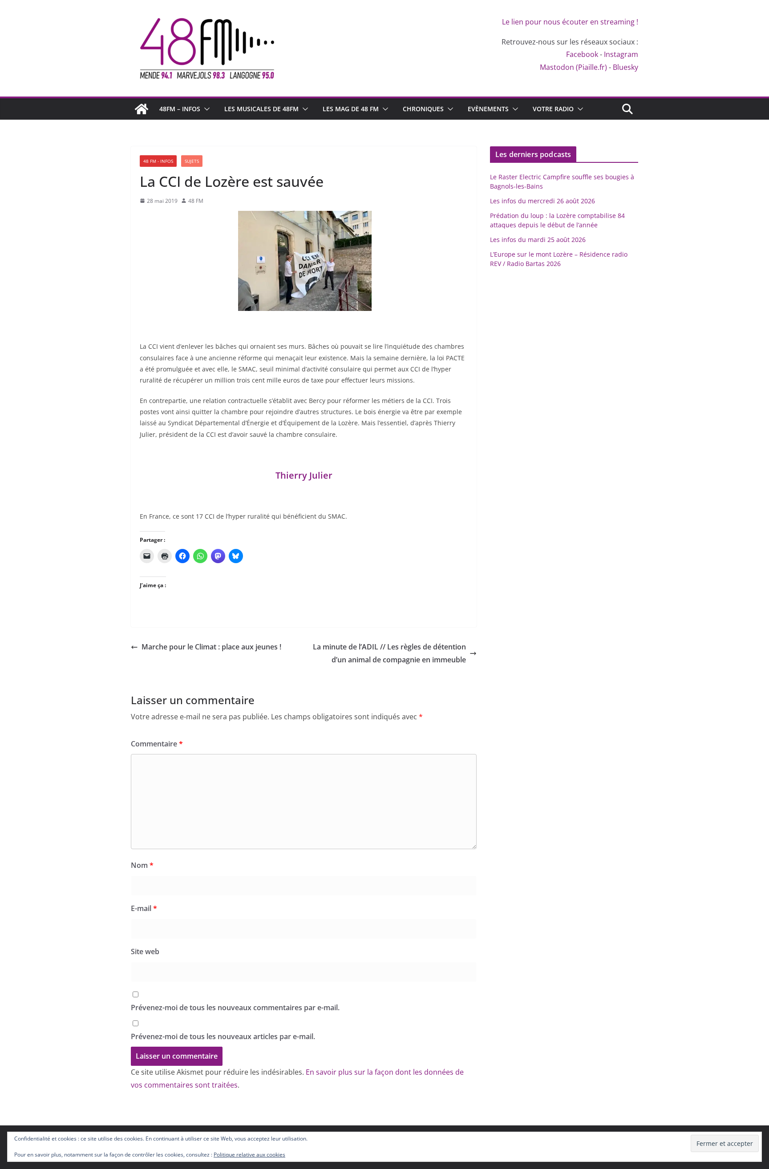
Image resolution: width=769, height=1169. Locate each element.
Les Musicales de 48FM (261, 109)
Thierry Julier (303, 475)
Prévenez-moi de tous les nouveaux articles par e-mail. (223, 1036)
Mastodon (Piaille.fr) (573, 67)
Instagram (621, 54)
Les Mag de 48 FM (351, 109)
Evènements (488, 109)
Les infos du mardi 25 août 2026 (538, 239)
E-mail (144, 908)
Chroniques (423, 109)
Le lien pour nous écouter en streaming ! (570, 22)
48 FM (195, 201)
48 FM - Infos (158, 161)
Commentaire (157, 744)
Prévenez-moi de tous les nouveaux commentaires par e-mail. (235, 1007)
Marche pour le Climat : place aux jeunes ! (211, 647)
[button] (205, 109)
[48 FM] (141, 109)
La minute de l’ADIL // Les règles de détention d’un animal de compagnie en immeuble (389, 653)
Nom (142, 865)
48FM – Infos (179, 109)
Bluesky (625, 67)
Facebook (582, 54)
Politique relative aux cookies (249, 1154)
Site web (145, 951)
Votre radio (553, 109)
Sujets (192, 161)
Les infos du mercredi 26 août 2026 (542, 201)
